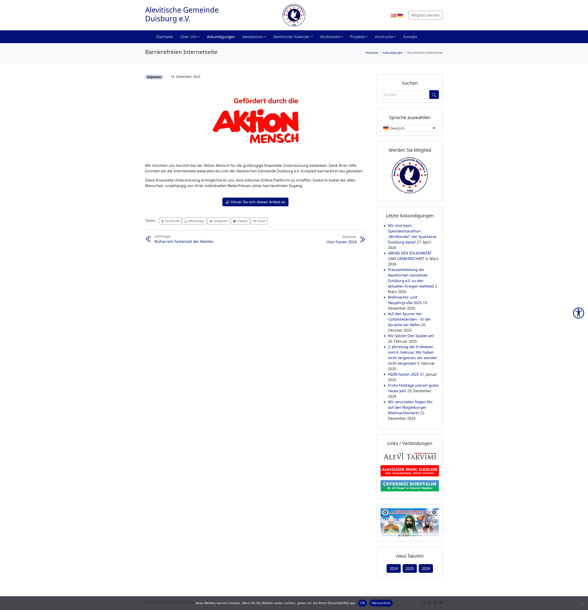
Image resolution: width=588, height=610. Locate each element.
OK (362, 603)
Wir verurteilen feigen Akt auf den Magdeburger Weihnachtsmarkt (410, 407)
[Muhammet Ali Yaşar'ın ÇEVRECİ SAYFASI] (410, 485)
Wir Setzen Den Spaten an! (411, 335)
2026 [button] (426, 568)
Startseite (164, 36)
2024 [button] (394, 568)
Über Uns (188, 36)
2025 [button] (410, 568)
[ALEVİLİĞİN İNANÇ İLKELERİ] (410, 470)
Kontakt (410, 36)
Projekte (357, 36)
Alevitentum (252, 36)
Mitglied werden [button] (425, 15)
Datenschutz (381, 603)
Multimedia (330, 36)
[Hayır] (582, 603)
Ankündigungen (221, 36)
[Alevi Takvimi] (410, 455)
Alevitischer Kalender (291, 36)
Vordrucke (384, 36)
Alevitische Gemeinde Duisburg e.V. (182, 14)
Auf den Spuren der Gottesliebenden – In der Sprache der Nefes (409, 319)
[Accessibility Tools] (578, 313)
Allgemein (154, 77)
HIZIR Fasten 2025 (403, 374)
